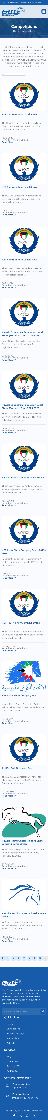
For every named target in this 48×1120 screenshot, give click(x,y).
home (16, 31)
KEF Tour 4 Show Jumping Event (21, 623)
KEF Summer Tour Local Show (19, 114)
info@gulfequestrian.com (34, 2)
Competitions (13, 1029)
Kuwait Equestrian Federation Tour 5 (23, 477)
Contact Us (12, 1061)
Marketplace (13, 1038)
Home (10, 1024)
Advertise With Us (15, 1066)
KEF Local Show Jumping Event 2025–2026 (24, 552)
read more (7, 142)
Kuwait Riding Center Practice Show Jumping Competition (22, 842)
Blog (9, 1056)
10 (40, 958)
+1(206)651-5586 (12, 2)
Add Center (12, 1071)
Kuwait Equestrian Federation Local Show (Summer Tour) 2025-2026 (22, 334)
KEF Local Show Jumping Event (20, 695)
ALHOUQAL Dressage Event (18, 768)
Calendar (11, 1043)
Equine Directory (15, 1033)
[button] (43, 11)
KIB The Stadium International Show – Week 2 (24, 915)
